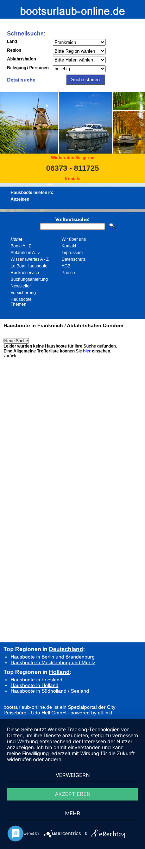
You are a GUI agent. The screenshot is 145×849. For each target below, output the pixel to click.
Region (14, 50)
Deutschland (66, 649)
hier (87, 351)
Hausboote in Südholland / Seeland (50, 691)
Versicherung (23, 292)
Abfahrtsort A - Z (25, 252)
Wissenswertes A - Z (30, 259)
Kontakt (73, 178)
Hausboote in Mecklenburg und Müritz (53, 662)
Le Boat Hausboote (29, 266)
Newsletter (21, 286)
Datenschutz (74, 259)
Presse (68, 272)
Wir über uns (74, 239)
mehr (72, 813)
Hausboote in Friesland (36, 679)
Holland (59, 672)
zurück (10, 356)
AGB (66, 266)
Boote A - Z (21, 246)
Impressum (72, 252)
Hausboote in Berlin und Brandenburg (53, 657)
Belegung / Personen (28, 67)
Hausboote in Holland (34, 685)
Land (12, 41)
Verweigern (73, 775)
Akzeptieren (72, 794)
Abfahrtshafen (21, 59)
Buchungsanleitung (29, 279)
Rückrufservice (25, 272)
